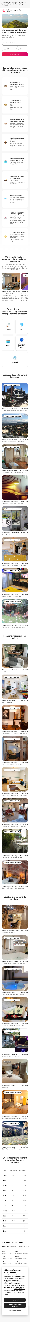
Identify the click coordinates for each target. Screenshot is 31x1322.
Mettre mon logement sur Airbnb (14, 11)
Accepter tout (15, 1300)
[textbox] (8, 49)
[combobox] (14, 43)
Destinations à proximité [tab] (9, 1246)
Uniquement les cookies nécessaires (15, 1305)
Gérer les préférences (15, 1310)
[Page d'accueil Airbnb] (3, 11)
